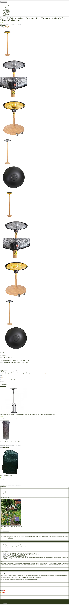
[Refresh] (2, 377)
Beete (7, 536)
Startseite (4, 3)
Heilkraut (52, 536)
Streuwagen (7, 9)
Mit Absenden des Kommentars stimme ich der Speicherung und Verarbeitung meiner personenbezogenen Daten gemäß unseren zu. (29, 373)
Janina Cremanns (5, 556)
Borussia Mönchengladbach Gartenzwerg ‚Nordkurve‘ (17, 555)
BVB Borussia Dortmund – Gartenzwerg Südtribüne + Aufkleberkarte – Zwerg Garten (22, 553)
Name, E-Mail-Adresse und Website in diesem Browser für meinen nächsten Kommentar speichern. (18, 372)
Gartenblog (5, 15)
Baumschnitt (4, 536)
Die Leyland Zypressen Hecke (8, 548)
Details (1, 447)
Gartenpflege (46, 536)
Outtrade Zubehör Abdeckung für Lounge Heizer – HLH (10, 441)
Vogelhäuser (7, 14)
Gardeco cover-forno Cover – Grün (6, 475)
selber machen (28, 537)
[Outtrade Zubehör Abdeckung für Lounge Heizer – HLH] (5, 440)
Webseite (2, 371)
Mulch (63, 536)
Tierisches (4, 13)
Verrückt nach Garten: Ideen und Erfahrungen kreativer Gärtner (11, 526)
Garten (37, 536)
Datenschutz (5, 603)
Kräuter (61, 536)
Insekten (55, 536)
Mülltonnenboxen (8, 7)
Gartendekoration (6, 10)
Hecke (50, 536)
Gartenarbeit (5, 8)
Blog (9, 536)
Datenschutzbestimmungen (50, 373)
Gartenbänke (7, 5)
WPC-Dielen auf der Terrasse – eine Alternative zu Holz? (12, 544)
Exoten (19, 536)
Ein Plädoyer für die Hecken (7, 547)
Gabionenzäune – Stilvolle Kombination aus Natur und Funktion (14, 545)
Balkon (1, 536)
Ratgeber (18, 537)
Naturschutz (66, 536)
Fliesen (25, 536)
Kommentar (2, 367)
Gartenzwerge (7, 11)
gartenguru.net (5, 600)
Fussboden (27, 536)
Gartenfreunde (42, 536)
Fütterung (30, 536)
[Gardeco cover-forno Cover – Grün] (10, 474)
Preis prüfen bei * (3, 25)
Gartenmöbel (5, 4)
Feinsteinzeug (22, 536)
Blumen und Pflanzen (6, 12)
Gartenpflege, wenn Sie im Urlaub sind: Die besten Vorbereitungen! (14, 546)
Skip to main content (3, 0)
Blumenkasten (11, 536)
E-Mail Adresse (3, 370)
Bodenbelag (14, 536)
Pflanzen (10, 538)
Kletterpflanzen (58, 536)
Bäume (17, 536)
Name (1, 369)
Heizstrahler (7, 6)
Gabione (33, 536)
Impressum (4, 602)
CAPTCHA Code (14, 379)
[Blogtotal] (2, 592)
